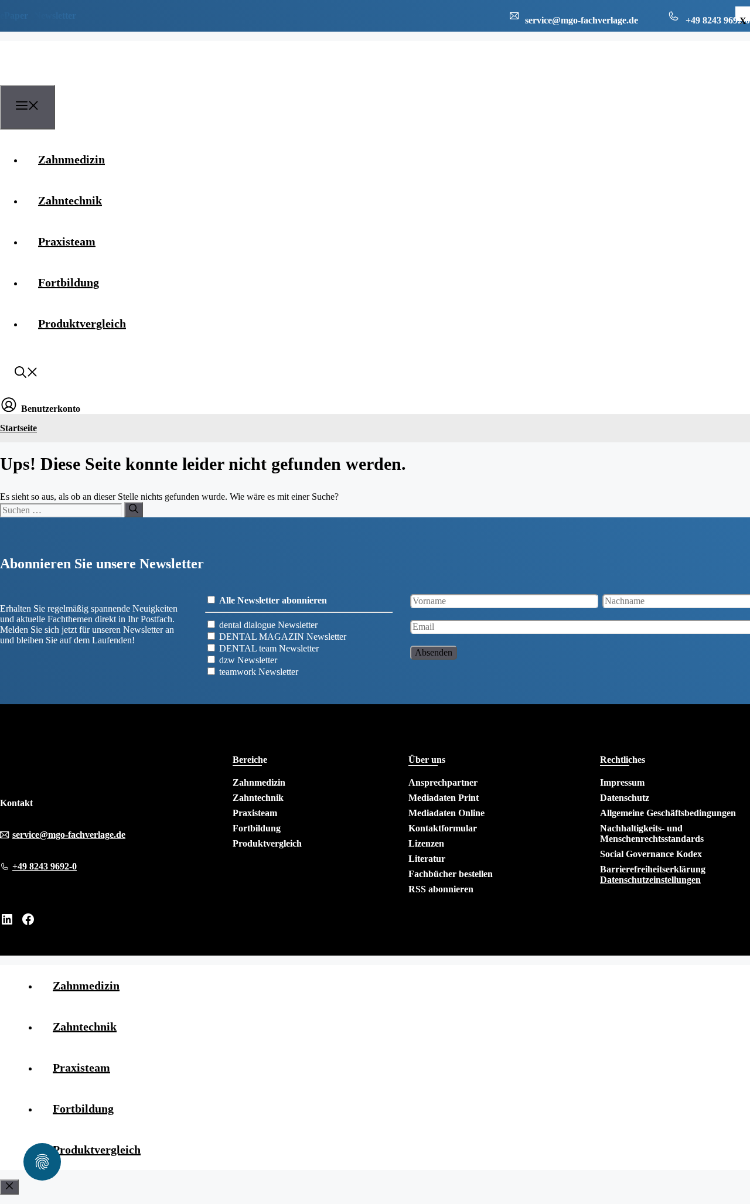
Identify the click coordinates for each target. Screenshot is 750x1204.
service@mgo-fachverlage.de (68, 835)
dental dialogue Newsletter (268, 625)
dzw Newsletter (248, 660)
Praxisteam (67, 241)
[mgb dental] (59, 77)
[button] (26, 373)
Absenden (433, 652)
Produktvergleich (82, 323)
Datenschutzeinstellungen (650, 880)
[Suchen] (133, 509)
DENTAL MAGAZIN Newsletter (282, 637)
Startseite (18, 428)
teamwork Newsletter (258, 672)
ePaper (14, 16)
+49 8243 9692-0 (44, 866)
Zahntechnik (70, 200)
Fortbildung (68, 282)
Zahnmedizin (71, 159)
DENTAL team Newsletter (269, 648)
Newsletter (55, 16)
